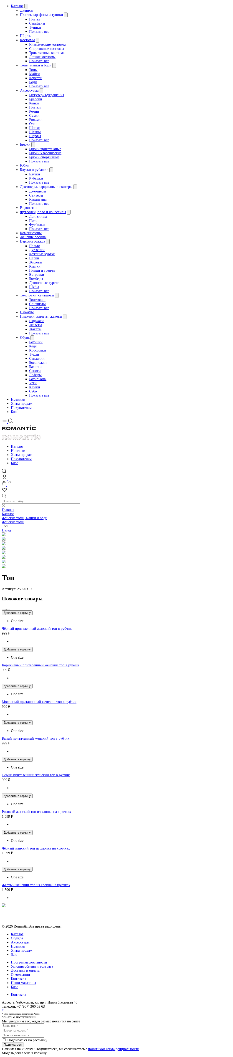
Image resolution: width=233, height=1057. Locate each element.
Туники (35, 27)
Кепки (34, 103)
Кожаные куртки (42, 254)
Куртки (35, 266)
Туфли (34, 354)
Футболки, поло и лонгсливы (43, 212)
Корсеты (35, 78)
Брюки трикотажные (45, 149)
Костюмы (27, 40)
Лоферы (35, 375)
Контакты (18, 979)
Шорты (25, 36)
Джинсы (26, 10)
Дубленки (37, 250)
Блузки (34, 174)
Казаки (34, 387)
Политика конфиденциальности (27, 914)
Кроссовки (37, 350)
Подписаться (13, 1044)
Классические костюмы (47, 44)
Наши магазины (23, 983)
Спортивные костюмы (46, 49)
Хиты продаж (21, 403)
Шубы (34, 287)
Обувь (25, 337)
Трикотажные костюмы (47, 53)
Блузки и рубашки (34, 170)
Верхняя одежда (32, 241)
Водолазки (28, 208)
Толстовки (37, 300)
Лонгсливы (38, 216)
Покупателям (21, 408)
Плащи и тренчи (42, 270)
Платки (35, 107)
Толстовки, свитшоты (37, 295)
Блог (14, 412)
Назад (6, 530)
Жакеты (35, 329)
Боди (33, 82)
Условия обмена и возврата (23, 918)
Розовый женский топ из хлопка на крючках (36, 812)
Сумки (34, 115)
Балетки (35, 367)
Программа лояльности (29, 962)
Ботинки (36, 342)
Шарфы (35, 136)
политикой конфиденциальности (113, 1049)
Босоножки (38, 362)
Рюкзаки (36, 119)
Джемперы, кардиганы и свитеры (46, 187)
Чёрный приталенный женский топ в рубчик (37, 628)
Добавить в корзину (17, 612)
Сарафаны (37, 23)
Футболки (37, 225)
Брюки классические (45, 153)
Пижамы (27, 312)
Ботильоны (37, 379)
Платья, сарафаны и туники (41, 15)
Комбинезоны (31, 233)
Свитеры (36, 195)
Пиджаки (36, 321)
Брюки (25, 144)
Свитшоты (37, 304)
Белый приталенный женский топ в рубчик (35, 738)
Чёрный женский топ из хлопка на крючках (36, 848)
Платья (34, 19)
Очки (33, 124)
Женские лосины (33, 237)
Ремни (34, 111)
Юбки (24, 165)
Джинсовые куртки (44, 283)
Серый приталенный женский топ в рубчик (36, 775)
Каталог (17, 6)
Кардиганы (38, 199)
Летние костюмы (42, 57)
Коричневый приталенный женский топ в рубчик (40, 665)
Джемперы (37, 191)
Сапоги (35, 371)
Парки (34, 258)
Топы (33, 70)
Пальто (34, 246)
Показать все (39, 31)
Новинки (18, 399)
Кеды (33, 346)
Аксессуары (29, 90)
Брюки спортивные (44, 157)
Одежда (17, 938)
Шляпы (35, 132)
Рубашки (36, 178)
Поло (33, 221)
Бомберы (36, 279)
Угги (33, 383)
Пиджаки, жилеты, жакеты (41, 316)
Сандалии (37, 358)
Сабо (33, 391)
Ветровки (36, 274)
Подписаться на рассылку (27, 1040)
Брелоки (35, 99)
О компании (20, 974)
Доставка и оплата (25, 970)
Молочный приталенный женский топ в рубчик (39, 702)
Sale (14, 954)
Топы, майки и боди (35, 65)
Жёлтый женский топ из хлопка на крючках (36, 885)
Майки (34, 74)
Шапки (34, 128)
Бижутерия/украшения (46, 95)
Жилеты (35, 262)
